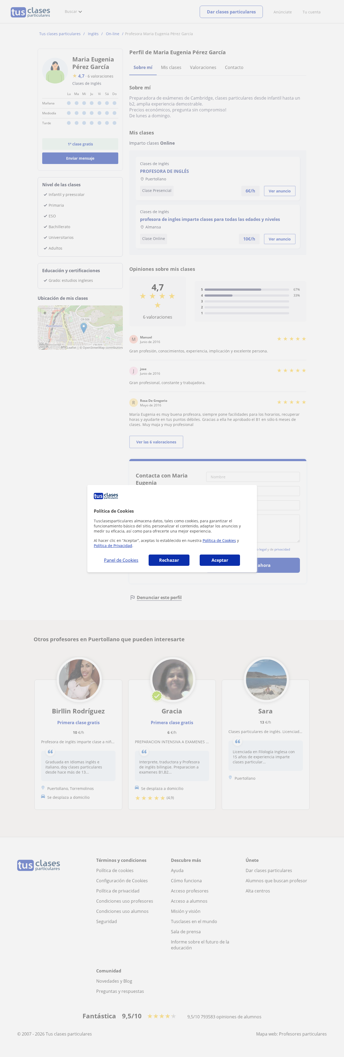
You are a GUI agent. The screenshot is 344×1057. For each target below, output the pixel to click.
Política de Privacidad (113, 545)
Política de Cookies (219, 540)
